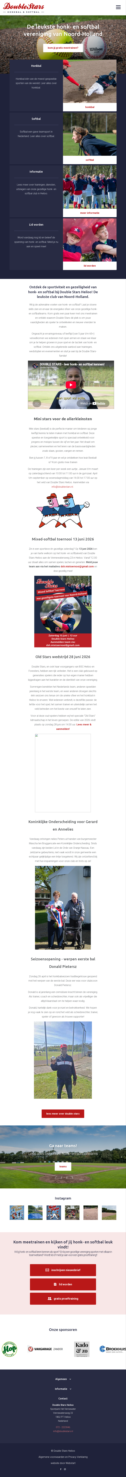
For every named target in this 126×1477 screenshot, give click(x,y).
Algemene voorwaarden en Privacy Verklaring (63, 1456)
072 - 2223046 (63, 1427)
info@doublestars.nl (62, 486)
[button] (121, 44)
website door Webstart (63, 1463)
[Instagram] (65, 1470)
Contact (63, 1398)
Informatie (61, 1388)
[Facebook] (60, 1470)
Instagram (63, 1198)
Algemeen (61, 1379)
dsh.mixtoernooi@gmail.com (77, 566)
